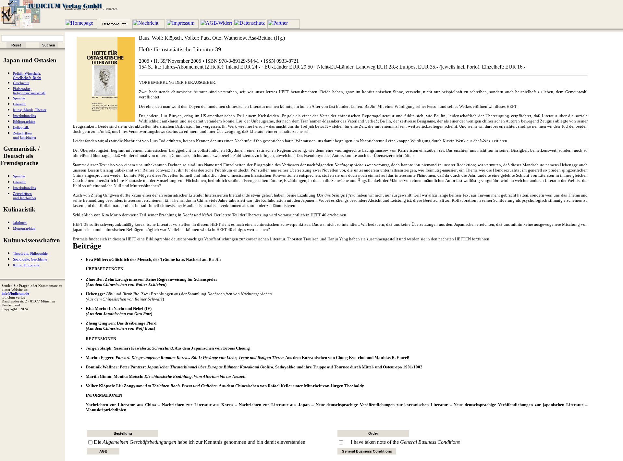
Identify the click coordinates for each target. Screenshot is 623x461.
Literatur (19, 104)
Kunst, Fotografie (26, 265)
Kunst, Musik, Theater (29, 110)
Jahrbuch (20, 222)
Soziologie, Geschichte (30, 259)
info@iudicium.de (15, 293)
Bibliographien (24, 121)
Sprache (19, 98)
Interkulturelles (24, 116)
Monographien (24, 228)
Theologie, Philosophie (30, 253)
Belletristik (21, 127)
